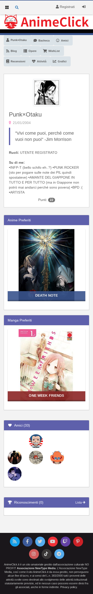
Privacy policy (68, 587)
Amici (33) (21, 425)
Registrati (67, 7)
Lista (79, 502)
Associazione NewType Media (36, 568)
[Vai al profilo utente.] (46, 92)
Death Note (46, 295)
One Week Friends (46, 395)
